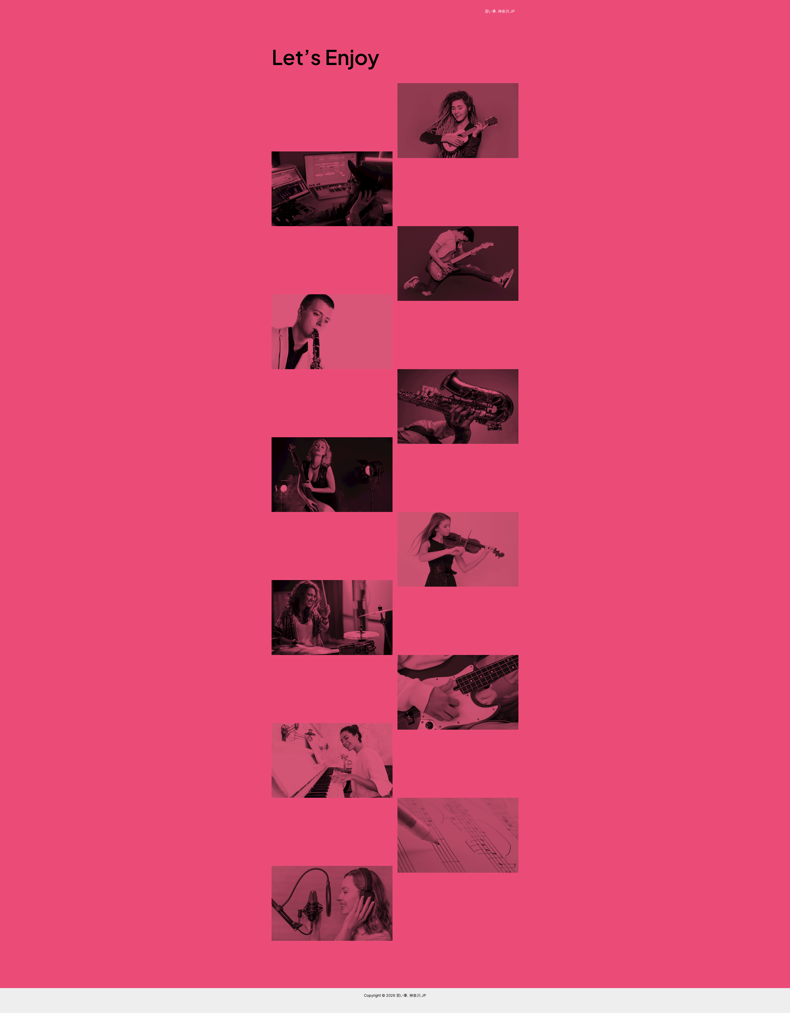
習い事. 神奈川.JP (500, 11)
